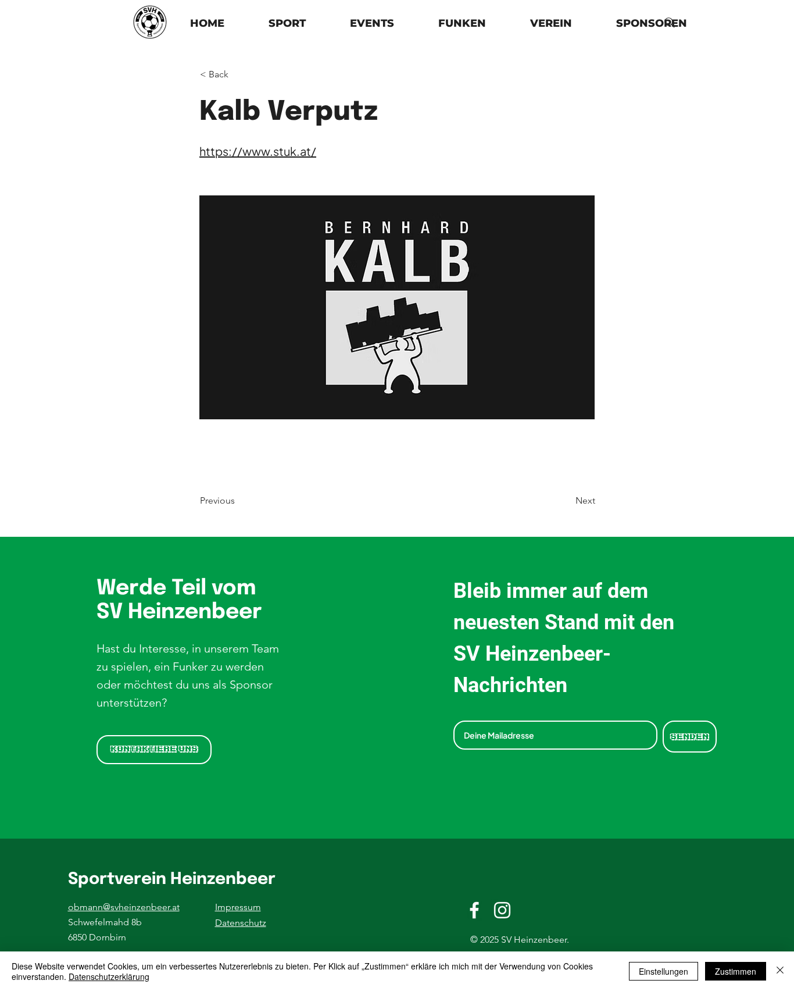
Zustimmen (735, 971)
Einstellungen (663, 971)
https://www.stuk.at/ (257, 151)
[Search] (669, 22)
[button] (551, 23)
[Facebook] (474, 910)
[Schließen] (780, 971)
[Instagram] (502, 910)
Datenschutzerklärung (109, 976)
